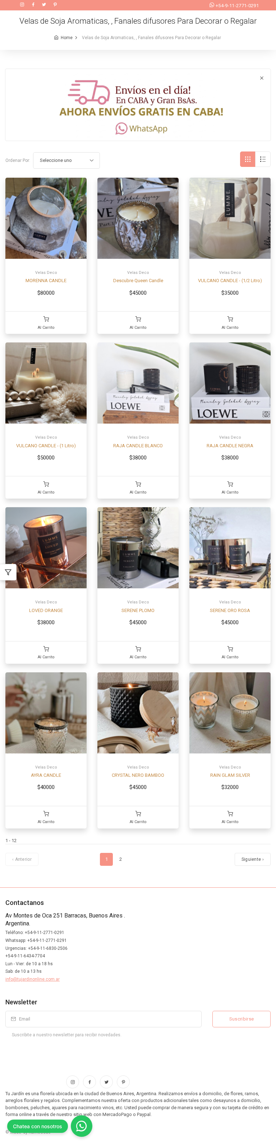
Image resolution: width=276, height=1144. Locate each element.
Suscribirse (241, 1019)
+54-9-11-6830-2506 (48, 948)
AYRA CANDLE (46, 775)
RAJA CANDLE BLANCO (138, 445)
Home (67, 37)
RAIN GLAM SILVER (230, 775)
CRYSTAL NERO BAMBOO (138, 775)
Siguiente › (253, 859)
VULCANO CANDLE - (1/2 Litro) (230, 280)
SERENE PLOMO (138, 610)
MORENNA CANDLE (46, 280)
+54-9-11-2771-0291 (237, 5)
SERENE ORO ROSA (230, 610)
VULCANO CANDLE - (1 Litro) (46, 445)
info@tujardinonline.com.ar (32, 979)
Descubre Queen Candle (138, 280)
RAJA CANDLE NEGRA (230, 445)
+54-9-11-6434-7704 (25, 955)
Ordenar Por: (17, 160)
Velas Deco (46, 272)
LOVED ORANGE (46, 610)
